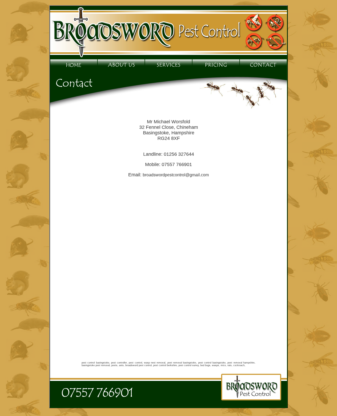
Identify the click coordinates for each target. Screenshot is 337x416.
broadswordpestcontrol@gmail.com (176, 175)
